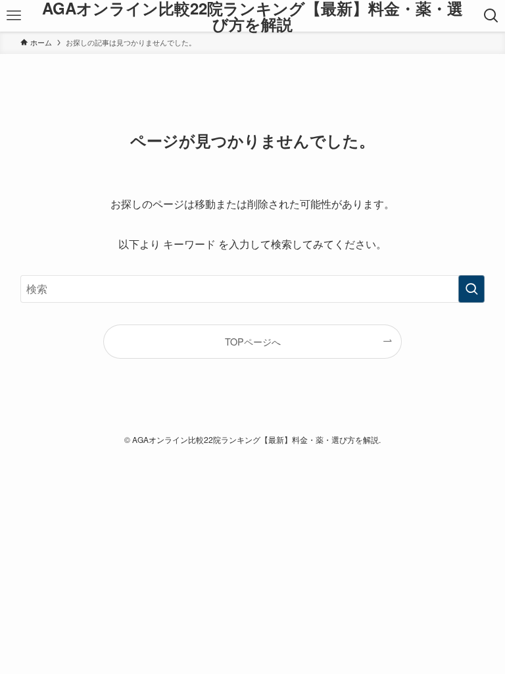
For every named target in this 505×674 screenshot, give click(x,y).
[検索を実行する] (471, 289)
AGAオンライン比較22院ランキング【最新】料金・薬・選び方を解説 (252, 16)
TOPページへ (253, 341)
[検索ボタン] (491, 16)
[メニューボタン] (13, 16)
